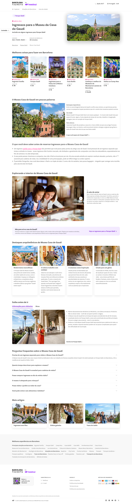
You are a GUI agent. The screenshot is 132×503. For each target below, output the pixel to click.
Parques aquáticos (17, 454)
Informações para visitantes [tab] (22, 306)
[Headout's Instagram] (109, 500)
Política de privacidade (76, 483)
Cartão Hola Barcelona (38, 448)
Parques (98, 451)
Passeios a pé (80, 454)
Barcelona (15, 45)
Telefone (45, 480)
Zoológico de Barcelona (36, 451)
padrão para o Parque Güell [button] (32, 149)
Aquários (63, 451)
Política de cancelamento (77, 489)
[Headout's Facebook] (115, 500)
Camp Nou (59, 445)
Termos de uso (74, 486)
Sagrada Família (39, 445)
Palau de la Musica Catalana (68, 448)
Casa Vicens (98, 445)
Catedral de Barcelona (101, 448)
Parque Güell (19, 16)
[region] (66, 74)
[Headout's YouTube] (112, 500)
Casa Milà (76, 445)
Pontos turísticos (82, 451)
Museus (91, 451)
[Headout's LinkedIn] (106, 500)
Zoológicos (28, 454)
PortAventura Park (87, 445)
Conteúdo (4, 30)
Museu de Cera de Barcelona (20, 448)
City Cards (72, 451)
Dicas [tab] (38, 306)
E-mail (45, 483)
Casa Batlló (67, 445)
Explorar (16, 9)
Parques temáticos (108, 451)
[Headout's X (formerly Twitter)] (118, 500)
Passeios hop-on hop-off (55, 454)
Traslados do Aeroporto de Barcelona (23, 457)
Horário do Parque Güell (73, 342)
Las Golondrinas (52, 448)
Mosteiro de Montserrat (19, 451)
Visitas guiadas (69, 454)
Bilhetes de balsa (42, 457)
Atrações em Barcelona (29, 9)
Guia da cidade (43, 9)
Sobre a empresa (75, 480)
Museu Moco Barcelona (86, 448)
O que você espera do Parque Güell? (77, 135)
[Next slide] (120, 71)
